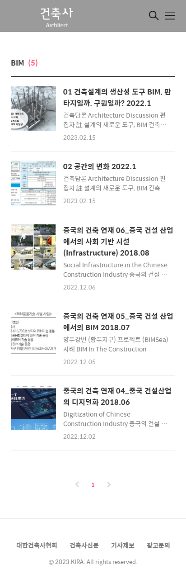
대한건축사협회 (36, 545)
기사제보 (123, 545)
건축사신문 (84, 545)
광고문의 (158, 545)
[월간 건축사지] (56, 17)
